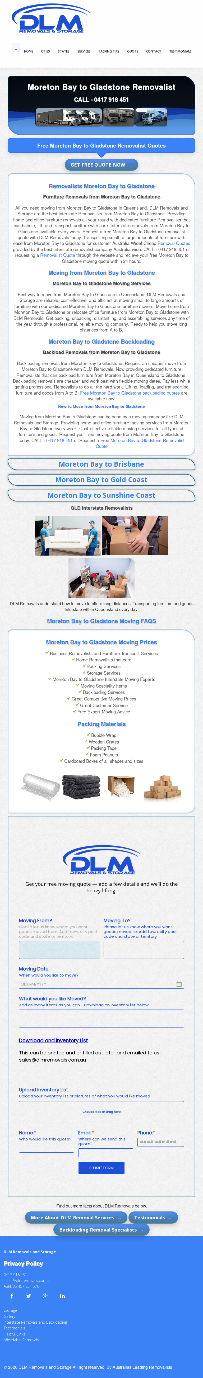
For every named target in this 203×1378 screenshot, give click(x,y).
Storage (10, 1310)
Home (28, 51)
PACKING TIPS (109, 51)
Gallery (9, 1316)
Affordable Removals (21, 1339)
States (64, 51)
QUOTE (132, 51)
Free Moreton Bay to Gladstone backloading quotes (130, 393)
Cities (45, 51)
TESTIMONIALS (180, 51)
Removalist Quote (57, 255)
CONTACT (153, 51)
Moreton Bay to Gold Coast (101, 479)
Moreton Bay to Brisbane (101, 464)
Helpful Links (14, 1334)
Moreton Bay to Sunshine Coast (101, 495)
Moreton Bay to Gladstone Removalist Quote (140, 443)
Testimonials (14, 1327)
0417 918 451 (111, 99)
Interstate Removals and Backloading (35, 1322)
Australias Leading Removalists (142, 1367)
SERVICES (84, 51)
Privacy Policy (23, 1263)
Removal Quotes (174, 243)
